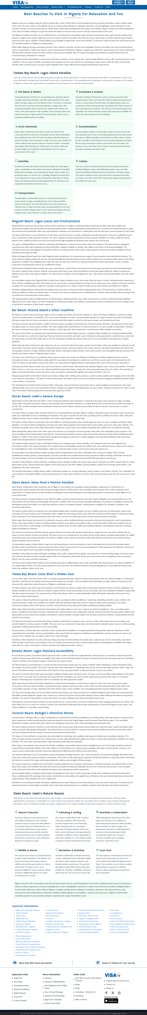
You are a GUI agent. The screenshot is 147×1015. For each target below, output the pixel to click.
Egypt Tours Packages (53, 1000)
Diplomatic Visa (22, 919)
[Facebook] (106, 993)
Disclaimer (79, 996)
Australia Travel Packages (55, 996)
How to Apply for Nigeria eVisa (122, 924)
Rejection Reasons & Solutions (28, 942)
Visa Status (18, 982)
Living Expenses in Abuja (25, 955)
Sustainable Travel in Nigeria (90, 924)
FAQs (77, 988)
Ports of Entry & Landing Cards (28, 944)
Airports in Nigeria (23, 924)
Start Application (27, 7)
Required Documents (55, 913)
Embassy (88, 7)
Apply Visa (18, 978)
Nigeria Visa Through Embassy (28, 910)
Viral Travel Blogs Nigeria (89, 932)
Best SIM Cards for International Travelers (88, 979)
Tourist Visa (20, 916)
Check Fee (18, 997)
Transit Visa (115, 916)
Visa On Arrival (116, 919)
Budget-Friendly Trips (55, 924)
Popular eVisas (57, 7)
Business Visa (84, 913)
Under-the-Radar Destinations (122, 921)
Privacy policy (116, 1013)
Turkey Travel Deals (52, 1003)
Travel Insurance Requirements (28, 950)
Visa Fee (50, 919)
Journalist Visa (116, 913)
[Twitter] (113, 993)
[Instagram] (119, 993)
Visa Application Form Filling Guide (56, 987)
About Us (110, 988)
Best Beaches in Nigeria (25, 927)
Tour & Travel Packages (54, 992)
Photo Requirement (23, 936)
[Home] (20, 2)
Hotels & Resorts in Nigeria (57, 932)
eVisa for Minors (22, 953)
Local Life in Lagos (23, 932)
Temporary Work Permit (88, 916)
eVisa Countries (42, 7)
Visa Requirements (74, 7)
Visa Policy (114, 910)
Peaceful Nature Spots (88, 927)
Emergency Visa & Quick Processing (30, 947)
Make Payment (20, 993)
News (108, 7)
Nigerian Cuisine (53, 930)
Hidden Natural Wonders (26, 921)
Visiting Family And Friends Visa (91, 910)
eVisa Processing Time (119, 927)
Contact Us (98, 7)
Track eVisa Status (23, 939)
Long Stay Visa (52, 910)
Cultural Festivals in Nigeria (27, 930)
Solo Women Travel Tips (88, 921)
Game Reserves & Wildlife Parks (59, 927)
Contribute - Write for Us (85, 992)
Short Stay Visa (52, 916)
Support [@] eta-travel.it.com (117, 981)
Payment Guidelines (22, 989)
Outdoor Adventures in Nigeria (59, 921)
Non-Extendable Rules (119, 932)
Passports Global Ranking (55, 982)
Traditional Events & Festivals (90, 930)
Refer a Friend (81, 1000)
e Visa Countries (20, 1001)
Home (15, 7)
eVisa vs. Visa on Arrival (119, 930)
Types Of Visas (22, 913)
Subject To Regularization (89, 919)
